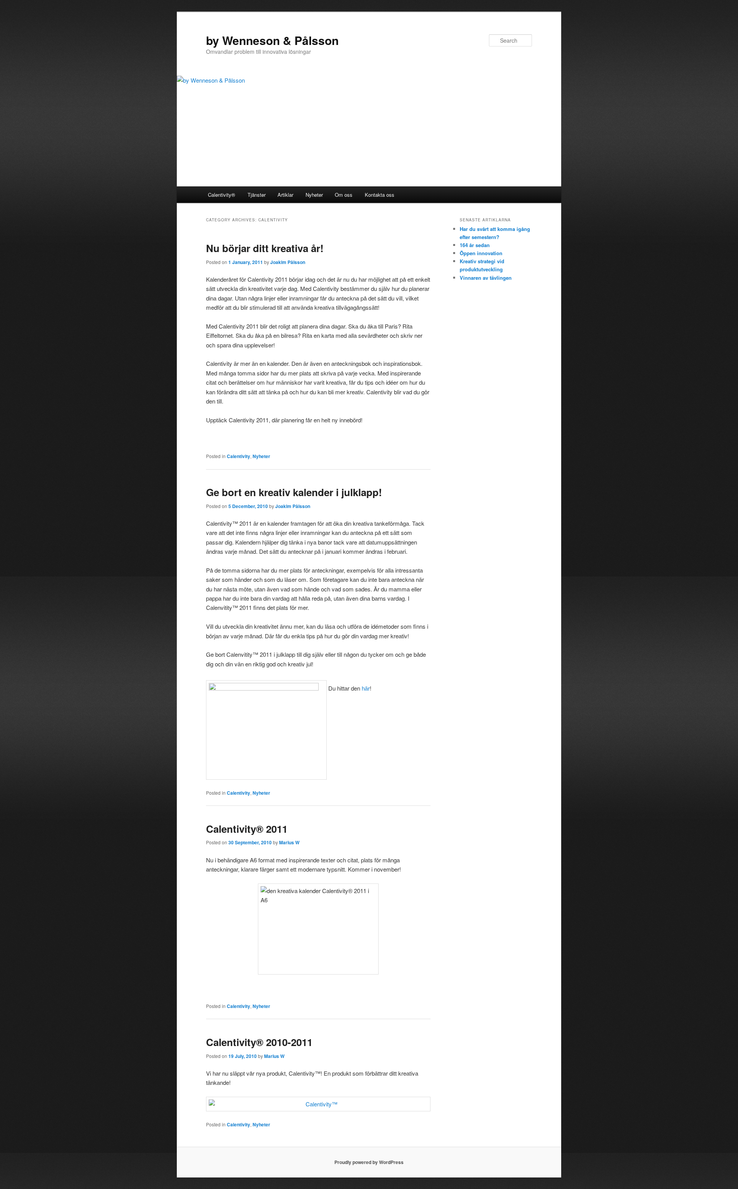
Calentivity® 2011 (247, 829)
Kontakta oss (379, 194)
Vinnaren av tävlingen (486, 277)
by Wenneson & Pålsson (272, 40)
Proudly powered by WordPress (369, 1162)
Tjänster (257, 194)
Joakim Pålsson (287, 262)
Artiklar (285, 194)
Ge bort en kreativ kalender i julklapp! (294, 492)
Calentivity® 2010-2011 (259, 1042)
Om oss (343, 194)
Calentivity (238, 456)
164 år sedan (475, 245)
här (366, 688)
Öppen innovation (481, 253)
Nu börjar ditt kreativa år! (265, 248)
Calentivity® (221, 194)
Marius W (289, 842)
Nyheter (314, 194)
